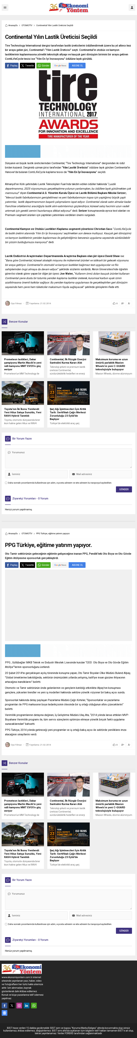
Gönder (45, 65)
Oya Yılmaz (16, 303)
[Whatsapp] (34, 1005)
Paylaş (13, 65)
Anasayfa (13, 25)
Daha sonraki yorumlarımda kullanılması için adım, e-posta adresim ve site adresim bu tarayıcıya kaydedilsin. (60, 483)
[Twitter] (12, 1005)
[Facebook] (4, 1005)
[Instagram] (19, 1005)
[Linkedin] (26, 1005)
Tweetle (29, 65)
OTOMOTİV (27, 25)
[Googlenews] (4, 1013)
